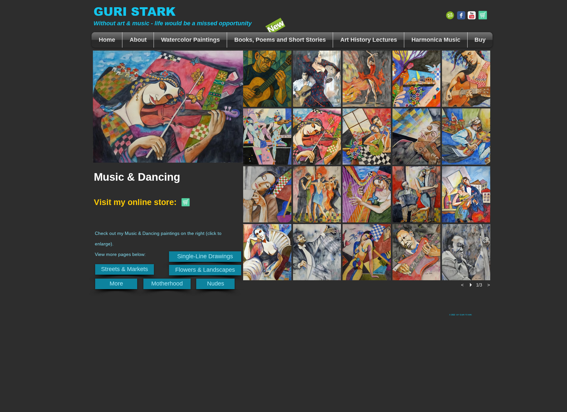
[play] (472, 285)
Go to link (255, 56)
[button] (190, 40)
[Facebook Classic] (461, 15)
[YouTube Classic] (472, 15)
